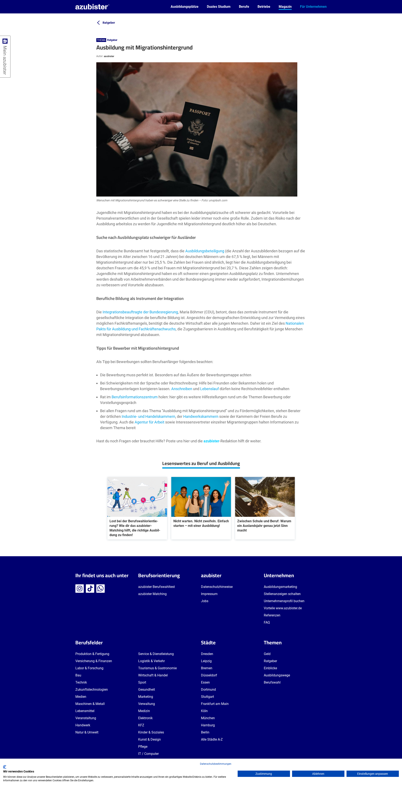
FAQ (267, 622)
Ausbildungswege (277, 675)
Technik (81, 682)
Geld (267, 654)
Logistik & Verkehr (151, 661)
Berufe (244, 7)
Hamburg (208, 725)
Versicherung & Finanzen (93, 661)
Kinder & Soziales (151, 732)
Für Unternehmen (313, 7)
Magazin (285, 7)
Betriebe (264, 7)
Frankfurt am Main (215, 704)
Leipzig (206, 661)
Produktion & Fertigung (92, 654)
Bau (78, 675)
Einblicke (270, 668)
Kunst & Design (149, 739)
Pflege (142, 747)
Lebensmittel (84, 711)
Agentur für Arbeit (149, 422)
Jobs (204, 601)
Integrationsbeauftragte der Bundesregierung (140, 312)
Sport (142, 682)
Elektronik (145, 718)
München (208, 718)
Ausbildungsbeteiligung (204, 251)
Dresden (207, 654)
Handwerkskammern (200, 416)
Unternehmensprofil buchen (284, 601)
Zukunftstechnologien (91, 690)
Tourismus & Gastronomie (157, 668)
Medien (80, 697)
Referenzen (272, 615)
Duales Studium (219, 7)
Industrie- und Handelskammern (148, 416)
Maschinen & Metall (90, 704)
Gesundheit (146, 690)
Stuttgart (207, 697)
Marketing (145, 697)
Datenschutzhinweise (217, 587)
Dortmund (208, 690)
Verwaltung (146, 704)
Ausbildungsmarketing (280, 587)
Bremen (206, 668)
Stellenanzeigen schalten (282, 594)
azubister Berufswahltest (156, 587)
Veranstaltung (85, 718)
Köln (204, 711)
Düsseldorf (209, 675)
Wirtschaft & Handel (153, 675)
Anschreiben (181, 389)
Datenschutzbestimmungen (215, 763)
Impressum (209, 594)
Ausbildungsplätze (184, 7)
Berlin (205, 732)
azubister (109, 56)
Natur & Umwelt (86, 732)
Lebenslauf (209, 389)
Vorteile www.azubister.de (283, 608)
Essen (205, 682)
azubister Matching (152, 594)
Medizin (144, 711)
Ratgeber (112, 40)
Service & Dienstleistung (156, 654)
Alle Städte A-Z (212, 739)
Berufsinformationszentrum (135, 397)
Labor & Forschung (89, 668)
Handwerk (82, 725)
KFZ (141, 725)
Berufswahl (272, 682)
